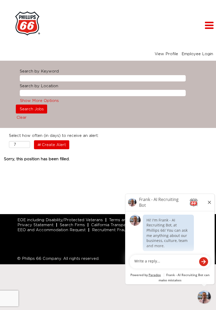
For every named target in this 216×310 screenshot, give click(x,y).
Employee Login (197, 54)
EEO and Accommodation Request (51, 230)
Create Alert (53, 145)
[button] (180, 25)
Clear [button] (22, 117)
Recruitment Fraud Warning (119, 230)
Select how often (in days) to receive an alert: (54, 135)
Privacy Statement (35, 225)
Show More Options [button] (39, 101)
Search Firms (72, 225)
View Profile (166, 54)
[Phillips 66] (27, 23)
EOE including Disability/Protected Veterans (60, 220)
